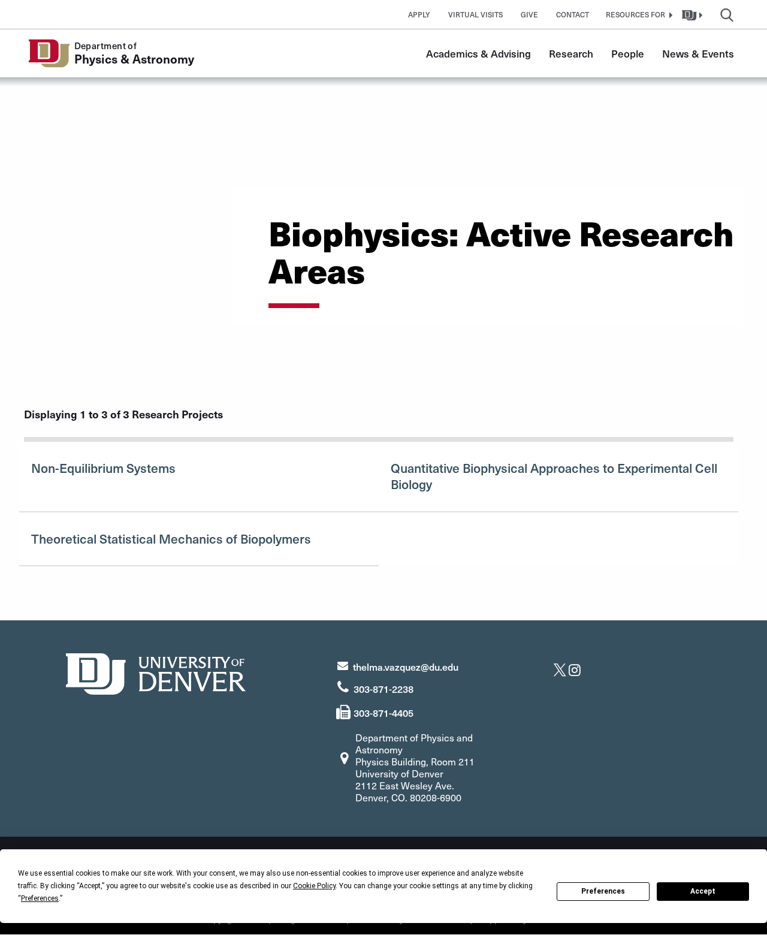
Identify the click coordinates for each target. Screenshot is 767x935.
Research (571, 53)
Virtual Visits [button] (475, 14)
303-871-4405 (383, 712)
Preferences (603, 891)
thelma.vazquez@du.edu (405, 666)
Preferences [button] (40, 898)
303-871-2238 (383, 688)
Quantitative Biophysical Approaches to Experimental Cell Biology (554, 476)
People (627, 53)
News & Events (698, 53)
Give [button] (529, 14)
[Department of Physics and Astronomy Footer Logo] (156, 672)
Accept (702, 891)
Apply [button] (419, 14)
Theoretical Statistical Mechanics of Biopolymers (171, 538)
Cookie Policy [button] (314, 886)
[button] (637, 14)
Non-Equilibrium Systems (103, 467)
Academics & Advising (478, 53)
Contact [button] (572, 14)
